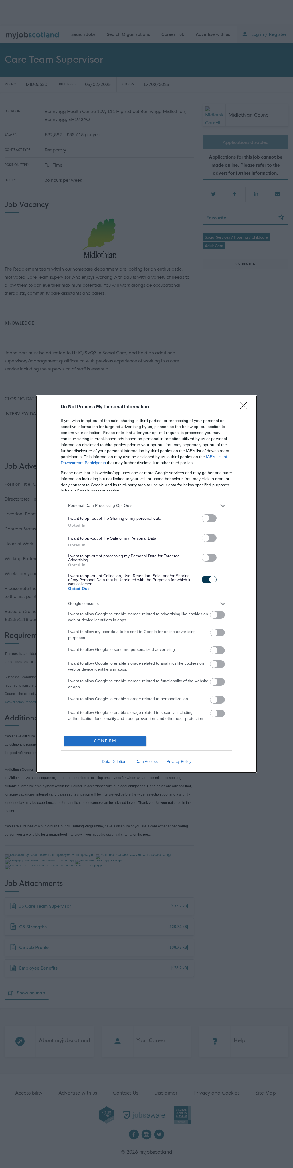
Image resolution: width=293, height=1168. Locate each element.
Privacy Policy (179, 761)
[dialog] (146, 584)
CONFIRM (105, 741)
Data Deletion (114, 761)
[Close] (245, 407)
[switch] (209, 518)
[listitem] (146, 506)
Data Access (146, 761)
